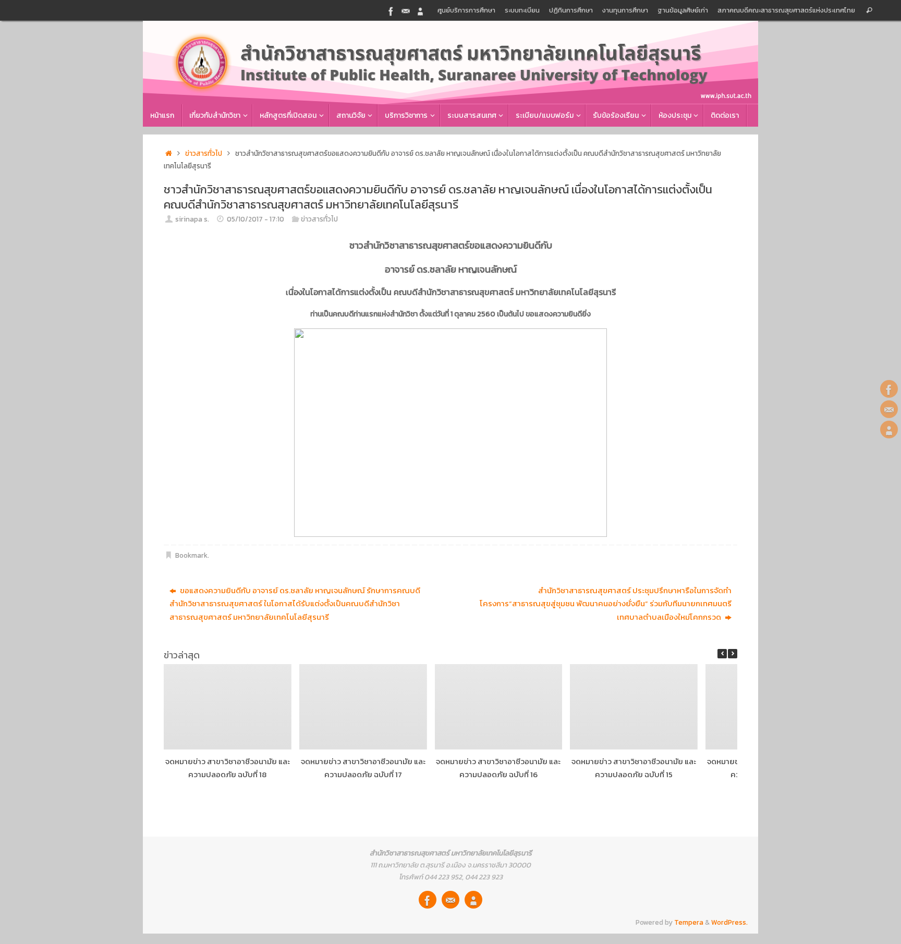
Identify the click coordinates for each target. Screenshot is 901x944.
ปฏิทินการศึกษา (571, 10)
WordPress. (729, 922)
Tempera (688, 922)
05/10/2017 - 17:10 (255, 219)
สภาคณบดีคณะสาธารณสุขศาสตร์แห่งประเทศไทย (786, 10)
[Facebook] (391, 10)
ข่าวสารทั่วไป (203, 153)
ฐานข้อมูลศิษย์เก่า (683, 10)
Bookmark (191, 555)
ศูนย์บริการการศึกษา (466, 10)
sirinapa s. (192, 219)
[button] (732, 653)
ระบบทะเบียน (522, 10)
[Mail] (405, 10)
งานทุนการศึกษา (625, 10)
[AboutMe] (420, 10)
